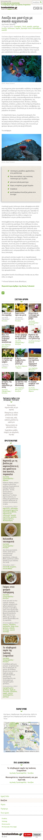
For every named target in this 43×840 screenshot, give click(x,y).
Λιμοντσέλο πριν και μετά (20, 314)
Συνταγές (17, 26)
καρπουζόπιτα (8, 519)
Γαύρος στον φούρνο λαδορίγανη (8, 589)
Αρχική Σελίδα (5, 796)
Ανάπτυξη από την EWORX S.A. (28, 835)
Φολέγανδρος (8, 520)
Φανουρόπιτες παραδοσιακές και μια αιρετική (11, 407)
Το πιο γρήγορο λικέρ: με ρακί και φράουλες (21, 336)
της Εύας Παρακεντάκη (19, 341)
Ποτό (24, 26)
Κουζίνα (4, 321)
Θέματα (18, 368)
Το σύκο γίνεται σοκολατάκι (10, 3)
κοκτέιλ (29, 26)
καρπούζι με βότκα (9, 512)
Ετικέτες (4, 818)
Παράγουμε (4, 808)
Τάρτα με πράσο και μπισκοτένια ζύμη (11, 426)
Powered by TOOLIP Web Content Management (37, 835)
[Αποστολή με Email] (3, 293)
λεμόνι (18, 28)
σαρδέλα (12, 625)
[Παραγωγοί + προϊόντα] (21, 752)
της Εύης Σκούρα (34, 341)
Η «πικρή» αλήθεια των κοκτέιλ (34, 383)
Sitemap (4, 821)
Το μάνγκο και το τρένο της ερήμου (7, 360)
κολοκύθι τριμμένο (9, 567)
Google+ (40, 8)
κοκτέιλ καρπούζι (9, 516)
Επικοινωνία (6, 824)
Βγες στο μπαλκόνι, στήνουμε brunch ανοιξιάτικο (6, 338)
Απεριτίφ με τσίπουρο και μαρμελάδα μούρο (34, 316)
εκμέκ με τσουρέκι (9, 690)
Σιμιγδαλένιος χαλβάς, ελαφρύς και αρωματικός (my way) (11, 432)
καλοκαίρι (14, 508)
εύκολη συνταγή (8, 629)
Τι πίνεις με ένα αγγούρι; (7, 314)
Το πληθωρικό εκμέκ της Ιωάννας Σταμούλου (15, 5)
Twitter (34, 8)
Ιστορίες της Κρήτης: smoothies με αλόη (7, 384)
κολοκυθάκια (7, 569)
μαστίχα (36, 26)
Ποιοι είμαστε (5, 813)
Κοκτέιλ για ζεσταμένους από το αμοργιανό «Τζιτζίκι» (34, 361)
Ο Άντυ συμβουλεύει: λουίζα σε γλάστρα (20, 361)
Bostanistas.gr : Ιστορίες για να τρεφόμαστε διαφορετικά (9, 8)
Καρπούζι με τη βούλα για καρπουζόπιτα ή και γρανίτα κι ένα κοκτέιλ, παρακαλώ (10, 467)
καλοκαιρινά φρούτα (10, 510)
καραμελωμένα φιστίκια (8, 689)
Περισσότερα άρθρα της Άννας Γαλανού (18, 286)
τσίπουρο (11, 28)
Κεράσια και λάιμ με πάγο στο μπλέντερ (34, 336)
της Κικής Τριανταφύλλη (33, 322)
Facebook (37, 8)
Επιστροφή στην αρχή (9, 826)
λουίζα (4, 28)
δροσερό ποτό (26, 28)
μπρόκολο (6, 626)
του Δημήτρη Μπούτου (6, 345)
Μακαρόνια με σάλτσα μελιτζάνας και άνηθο (11, 413)
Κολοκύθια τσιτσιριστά (8, 540)
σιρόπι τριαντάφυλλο (8, 694)
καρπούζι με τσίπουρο (7, 514)
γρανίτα (13, 517)
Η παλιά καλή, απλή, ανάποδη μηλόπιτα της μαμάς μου (11, 419)
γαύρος (5, 625)
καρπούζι (6, 508)
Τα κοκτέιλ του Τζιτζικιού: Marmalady (21, 383)
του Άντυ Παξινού (21, 366)
